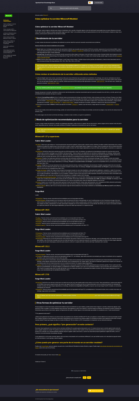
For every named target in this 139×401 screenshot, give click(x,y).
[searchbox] (69, 8)
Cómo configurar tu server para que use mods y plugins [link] (9, 25)
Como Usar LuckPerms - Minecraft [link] (9, 47)
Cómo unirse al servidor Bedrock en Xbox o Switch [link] (9, 37)
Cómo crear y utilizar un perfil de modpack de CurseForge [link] (9, 42)
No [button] (89, 377)
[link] (7, 15)
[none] (45, 2)
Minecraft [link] (45, 15)
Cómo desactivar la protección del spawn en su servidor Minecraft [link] (9, 51)
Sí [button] (84, 377)
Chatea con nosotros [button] (97, 390)
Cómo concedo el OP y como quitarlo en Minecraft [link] (9, 30)
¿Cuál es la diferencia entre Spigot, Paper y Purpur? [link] (9, 34)
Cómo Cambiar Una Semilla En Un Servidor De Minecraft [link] (9, 56)
